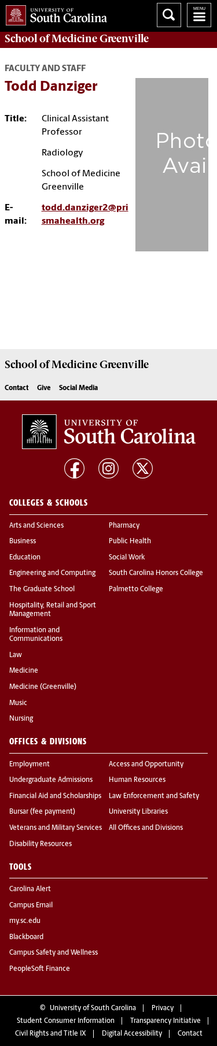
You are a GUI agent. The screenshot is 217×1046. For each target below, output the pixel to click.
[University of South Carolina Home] (53, 13)
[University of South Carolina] (109, 431)
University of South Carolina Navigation (199, 15)
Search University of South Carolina (169, 15)
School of (77, 38)
